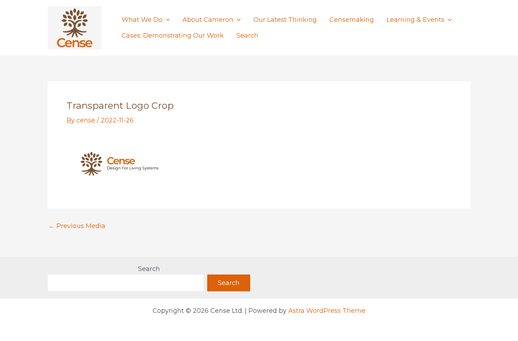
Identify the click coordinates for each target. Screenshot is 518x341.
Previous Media (76, 226)
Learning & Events (415, 20)
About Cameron (208, 20)
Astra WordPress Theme (326, 311)
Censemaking (351, 20)
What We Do (142, 20)
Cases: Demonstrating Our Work (173, 35)
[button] (166, 20)
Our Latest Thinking (285, 20)
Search (247, 35)
